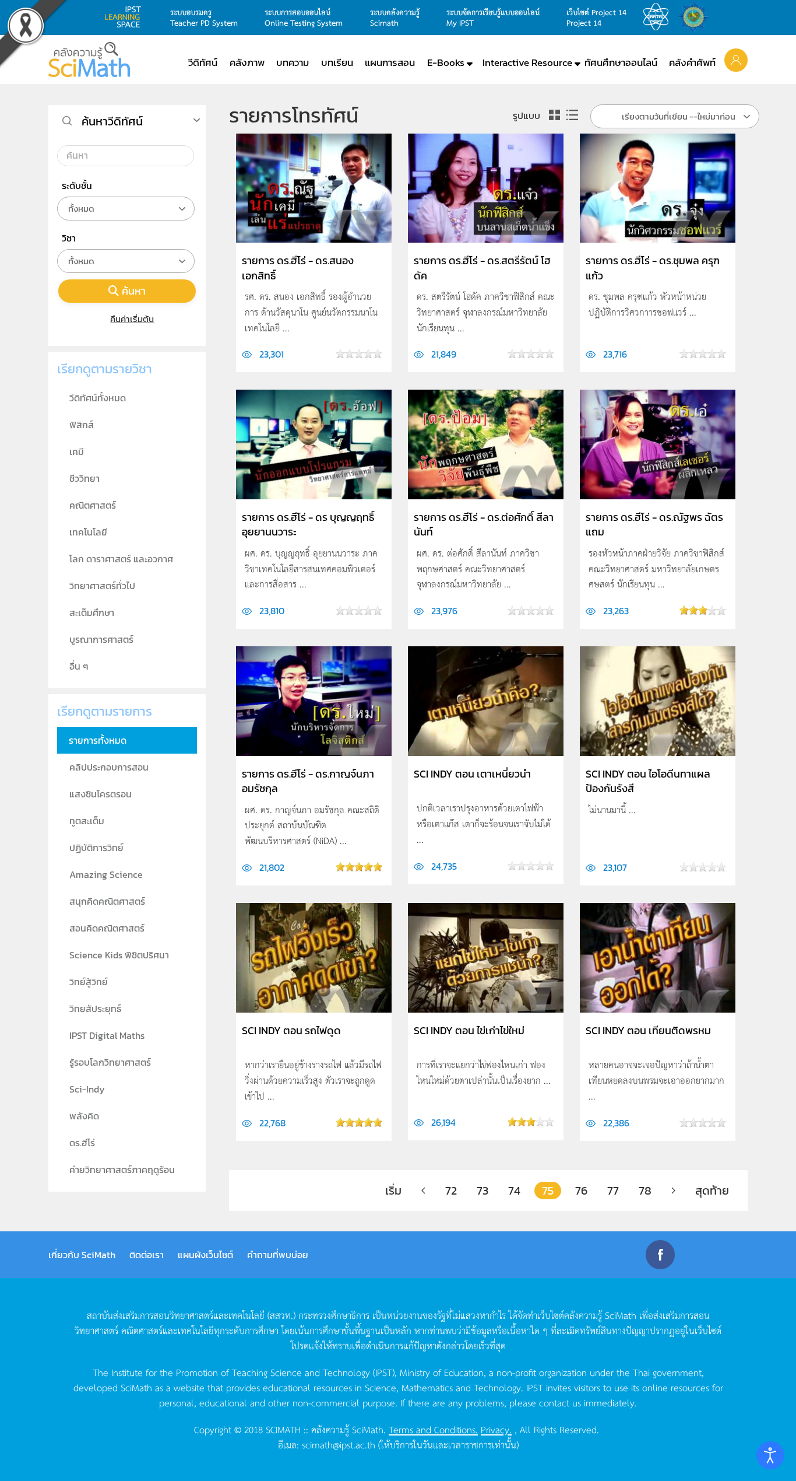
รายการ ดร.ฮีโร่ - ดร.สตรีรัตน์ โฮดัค (482, 268)
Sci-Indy (87, 1089)
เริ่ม (393, 1190)
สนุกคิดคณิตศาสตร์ (107, 901)
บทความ (292, 62)
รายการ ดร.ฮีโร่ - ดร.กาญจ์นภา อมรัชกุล (308, 781)
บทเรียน (337, 62)
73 (482, 1190)
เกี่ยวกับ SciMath (81, 1255)
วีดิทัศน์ (202, 62)
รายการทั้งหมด (97, 740)
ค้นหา (134, 291)
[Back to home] (89, 59)
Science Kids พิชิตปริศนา (119, 955)
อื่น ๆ (79, 666)
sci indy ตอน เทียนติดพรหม (648, 1030)
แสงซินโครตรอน (100, 794)
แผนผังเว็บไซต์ (205, 1255)
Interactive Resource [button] (527, 62)
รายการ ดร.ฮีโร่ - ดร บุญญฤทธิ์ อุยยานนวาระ (308, 524)
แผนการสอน (390, 62)
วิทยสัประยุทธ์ (95, 1009)
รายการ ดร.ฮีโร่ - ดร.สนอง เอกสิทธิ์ (298, 268)
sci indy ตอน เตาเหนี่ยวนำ (472, 774)
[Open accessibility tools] (770, 1455)
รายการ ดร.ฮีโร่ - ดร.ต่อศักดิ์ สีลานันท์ (484, 524)
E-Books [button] (445, 62)
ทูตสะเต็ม (86, 821)
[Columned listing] (572, 114)
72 (451, 1190)
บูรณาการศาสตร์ (101, 639)
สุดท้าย (712, 1190)
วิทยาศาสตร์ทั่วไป (102, 586)
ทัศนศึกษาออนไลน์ (620, 62)
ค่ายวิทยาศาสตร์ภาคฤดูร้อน (122, 1170)
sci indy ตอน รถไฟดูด (291, 1030)
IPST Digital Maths (107, 1035)
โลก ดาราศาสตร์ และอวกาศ (121, 559)
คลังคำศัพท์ (692, 62)
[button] (736, 59)
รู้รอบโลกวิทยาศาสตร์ (110, 1062)
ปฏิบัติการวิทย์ (96, 848)
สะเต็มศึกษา (91, 612)
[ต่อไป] (673, 1190)
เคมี (76, 451)
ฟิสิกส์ (81, 425)
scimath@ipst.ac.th (338, 1444)
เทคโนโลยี (88, 532)
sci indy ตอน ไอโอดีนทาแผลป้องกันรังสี (648, 781)
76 (581, 1190)
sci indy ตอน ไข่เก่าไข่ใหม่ (469, 1030)
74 (514, 1190)
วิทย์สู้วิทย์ (88, 982)
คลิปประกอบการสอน (109, 767)
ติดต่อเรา (146, 1255)
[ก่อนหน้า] (423, 1190)
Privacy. (496, 1429)
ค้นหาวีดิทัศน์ (112, 121)
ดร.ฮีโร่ (82, 1143)
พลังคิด (84, 1116)
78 (645, 1190)
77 (613, 1190)
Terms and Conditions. (433, 1429)
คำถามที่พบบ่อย (277, 1255)
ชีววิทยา (84, 478)
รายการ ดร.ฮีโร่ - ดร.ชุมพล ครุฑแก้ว (653, 268)
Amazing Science (106, 874)
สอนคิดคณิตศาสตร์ (107, 928)
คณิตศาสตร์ (92, 505)
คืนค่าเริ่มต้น (132, 318)
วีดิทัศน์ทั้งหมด (97, 398)
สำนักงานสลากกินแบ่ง (696, 17)
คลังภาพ (247, 62)
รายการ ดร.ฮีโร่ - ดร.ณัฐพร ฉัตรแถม (654, 524)
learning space (126, 16)
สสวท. (659, 17)
